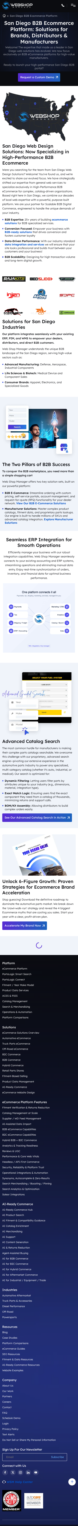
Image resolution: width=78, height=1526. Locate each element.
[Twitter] (13, 1472)
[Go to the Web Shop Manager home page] (17, 5)
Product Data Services (15, 990)
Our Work (7, 1391)
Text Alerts (8, 1434)
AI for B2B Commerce (15, 1258)
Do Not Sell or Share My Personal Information (29, 1439)
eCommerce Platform (14, 968)
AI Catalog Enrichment (15, 1225)
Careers (6, 1401)
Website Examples (12, 1370)
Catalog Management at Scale (20, 1112)
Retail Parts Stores (13, 1070)
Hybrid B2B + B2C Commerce (19, 1140)
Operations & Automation (17, 1011)
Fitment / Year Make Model (18, 984)
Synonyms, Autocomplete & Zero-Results (26, 1178)
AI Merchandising (12, 1231)
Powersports (9, 1317)
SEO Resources (11, 1354)
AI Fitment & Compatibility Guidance (23, 1220)
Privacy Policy (10, 1428)
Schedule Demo (11, 1417)
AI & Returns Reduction (16, 1247)
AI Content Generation (15, 1242)
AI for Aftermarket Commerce (20, 1274)
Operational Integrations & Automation (25, 1172)
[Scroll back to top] (72, 1482)
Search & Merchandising (16, 1006)
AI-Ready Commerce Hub (17, 1209)
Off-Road (7, 1311)
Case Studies (9, 1337)
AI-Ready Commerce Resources (21, 1364)
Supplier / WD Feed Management (21, 1118)
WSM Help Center (20, 1482)
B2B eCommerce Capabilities (19, 1129)
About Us (7, 1385)
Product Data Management (18, 1081)
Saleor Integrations (13, 1194)
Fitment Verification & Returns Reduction (26, 1107)
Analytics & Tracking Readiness (20, 1145)
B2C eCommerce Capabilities (19, 1134)
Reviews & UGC (11, 1151)
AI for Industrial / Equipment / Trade (24, 1280)
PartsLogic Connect (13, 979)
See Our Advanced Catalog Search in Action (35, 817)
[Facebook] (5, 1472)
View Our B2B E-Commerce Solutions (41, 503)
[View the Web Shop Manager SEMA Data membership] (11, 1500)
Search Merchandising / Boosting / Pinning (26, 1183)
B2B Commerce (11, 1059)
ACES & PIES (10, 995)
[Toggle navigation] (72, 5)
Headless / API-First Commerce (20, 1161)
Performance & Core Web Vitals (20, 1156)
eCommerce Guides (13, 1348)
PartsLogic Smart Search (16, 974)
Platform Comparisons (15, 1017)
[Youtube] (36, 1472)
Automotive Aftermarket (16, 1295)
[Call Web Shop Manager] (64, 6)
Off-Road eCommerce (15, 1048)
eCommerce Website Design (18, 1092)
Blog (5, 1332)
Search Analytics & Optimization (20, 1188)
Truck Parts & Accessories (17, 1300)
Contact (7, 1407)
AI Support (8, 1236)
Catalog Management (14, 1001)
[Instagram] (20, 1472)
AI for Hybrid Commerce (16, 1269)
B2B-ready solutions (19, 232)
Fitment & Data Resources (17, 1359)
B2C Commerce (11, 1054)
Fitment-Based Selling (14, 1076)
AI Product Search (13, 1214)
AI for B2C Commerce (15, 1263)
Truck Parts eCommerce (16, 1043)
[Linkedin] (28, 1472)
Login (5, 1423)
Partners (7, 1396)
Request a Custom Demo (37, 77)
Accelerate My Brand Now (23, 925)
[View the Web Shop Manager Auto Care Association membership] (33, 1500)
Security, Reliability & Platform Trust (23, 1167)
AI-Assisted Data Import (16, 1123)
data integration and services (24, 244)
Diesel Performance (13, 1306)
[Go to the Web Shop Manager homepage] (4, 16)
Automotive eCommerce (16, 1038)
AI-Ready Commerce (14, 1086)
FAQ (4, 1412)
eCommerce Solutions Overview (20, 1032)
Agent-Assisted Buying (15, 1253)
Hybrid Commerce (12, 1065)
